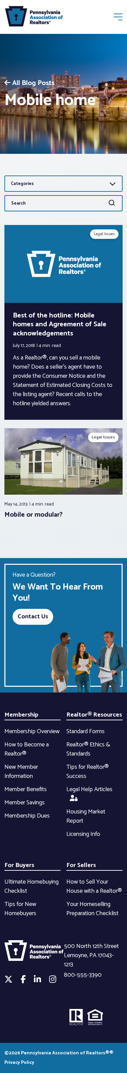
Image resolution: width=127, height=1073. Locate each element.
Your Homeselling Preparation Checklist (92, 909)
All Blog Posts (33, 83)
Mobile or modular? (33, 514)
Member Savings (24, 803)
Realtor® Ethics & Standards (88, 749)
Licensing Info (83, 834)
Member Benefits (25, 789)
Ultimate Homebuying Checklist (31, 886)
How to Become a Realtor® (26, 749)
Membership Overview (32, 731)
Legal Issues (104, 234)
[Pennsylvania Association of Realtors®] (34, 17)
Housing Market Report (85, 816)
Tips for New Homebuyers (20, 909)
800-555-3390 (83, 975)
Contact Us (33, 617)
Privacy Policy (19, 1063)
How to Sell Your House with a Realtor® (94, 886)
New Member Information (21, 771)
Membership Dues (27, 816)
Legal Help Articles (89, 789)
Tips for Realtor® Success (87, 771)
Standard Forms (85, 731)
